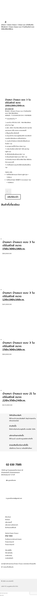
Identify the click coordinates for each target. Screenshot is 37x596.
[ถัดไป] (3, 595)
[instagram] (14, 576)
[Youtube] (25, 576)
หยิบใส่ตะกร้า (12, 196)
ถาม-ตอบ (9, 535)
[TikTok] (20, 576)
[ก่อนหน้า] (1, 595)
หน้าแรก (3, 25)
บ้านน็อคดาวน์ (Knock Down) (13, 539)
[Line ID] (9, 576)
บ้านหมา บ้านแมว (12, 25)
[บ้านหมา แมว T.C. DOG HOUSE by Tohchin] (4, 576)
